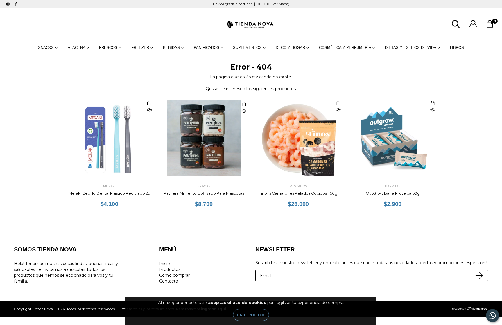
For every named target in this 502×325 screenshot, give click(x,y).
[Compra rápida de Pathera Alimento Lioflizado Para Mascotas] (243, 104)
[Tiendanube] (470, 309)
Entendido (251, 315)
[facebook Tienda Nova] (16, 4)
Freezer (140, 47)
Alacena (77, 47)
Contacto (168, 281)
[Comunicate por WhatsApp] (492, 315)
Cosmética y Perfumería (345, 47)
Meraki (109, 186)
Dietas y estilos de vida (411, 47)
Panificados (207, 47)
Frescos (109, 47)
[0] (491, 25)
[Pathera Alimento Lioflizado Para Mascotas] (243, 111)
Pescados (298, 186)
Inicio (164, 263)
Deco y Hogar (291, 47)
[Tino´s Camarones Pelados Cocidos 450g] (338, 110)
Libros (457, 47)
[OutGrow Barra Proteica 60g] (432, 110)
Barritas (392, 186)
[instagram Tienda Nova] (8, 4)
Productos (169, 269)
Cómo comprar (174, 275)
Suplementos (248, 47)
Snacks (46, 47)
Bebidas (172, 47)
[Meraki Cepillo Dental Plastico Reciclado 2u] (149, 110)
